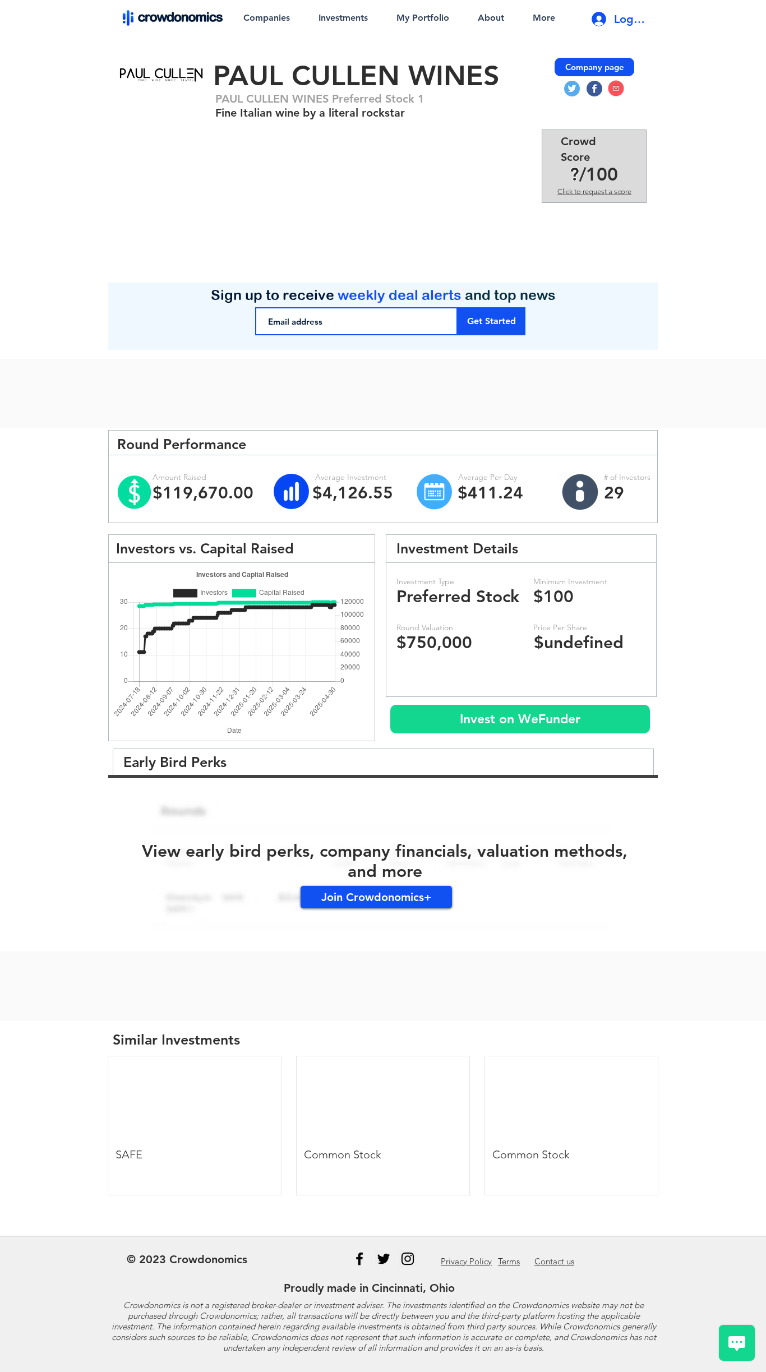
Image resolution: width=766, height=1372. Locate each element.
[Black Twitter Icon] (383, 1258)
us (554, 1261)
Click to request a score (594, 191)
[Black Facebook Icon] (359, 1258)
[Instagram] (407, 1258)
